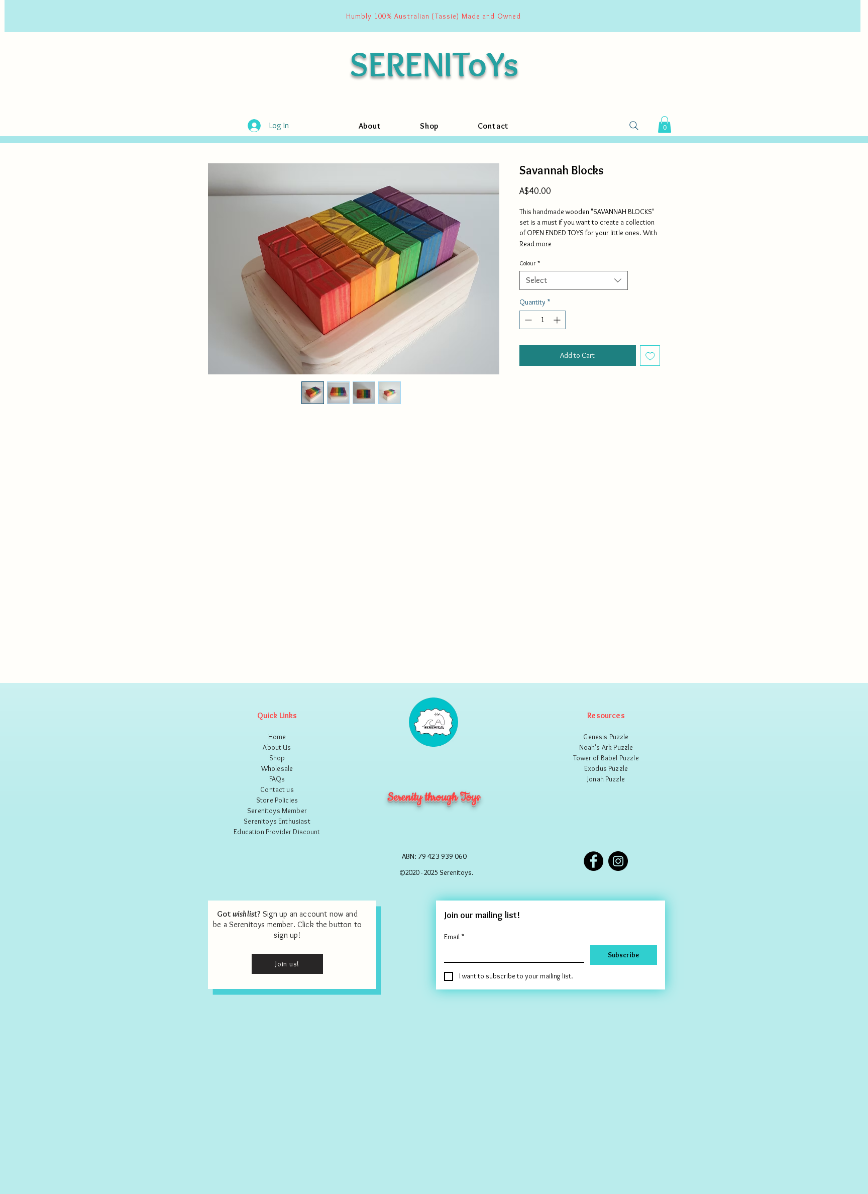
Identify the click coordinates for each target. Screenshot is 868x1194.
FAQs (277, 778)
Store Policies (277, 800)
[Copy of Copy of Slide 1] (425, 16)
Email (454, 937)
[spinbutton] (542, 320)
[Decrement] (527, 320)
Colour (529, 263)
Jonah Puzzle (606, 778)
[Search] (633, 125)
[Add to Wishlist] (650, 355)
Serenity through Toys (433, 797)
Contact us (277, 789)
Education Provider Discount (277, 831)
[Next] (846, 16)
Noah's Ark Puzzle (606, 747)
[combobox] (573, 280)
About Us (277, 747)
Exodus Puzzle (606, 768)
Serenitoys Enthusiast (277, 821)
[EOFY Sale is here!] (438, 16)
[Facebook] (593, 861)
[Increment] (558, 320)
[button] (665, 124)
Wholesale (277, 768)
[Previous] (18, 16)
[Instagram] (618, 861)
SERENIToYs (434, 63)
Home (277, 736)
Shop (277, 757)
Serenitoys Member (277, 810)
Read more (535, 243)
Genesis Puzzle (605, 736)
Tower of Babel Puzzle (605, 757)
